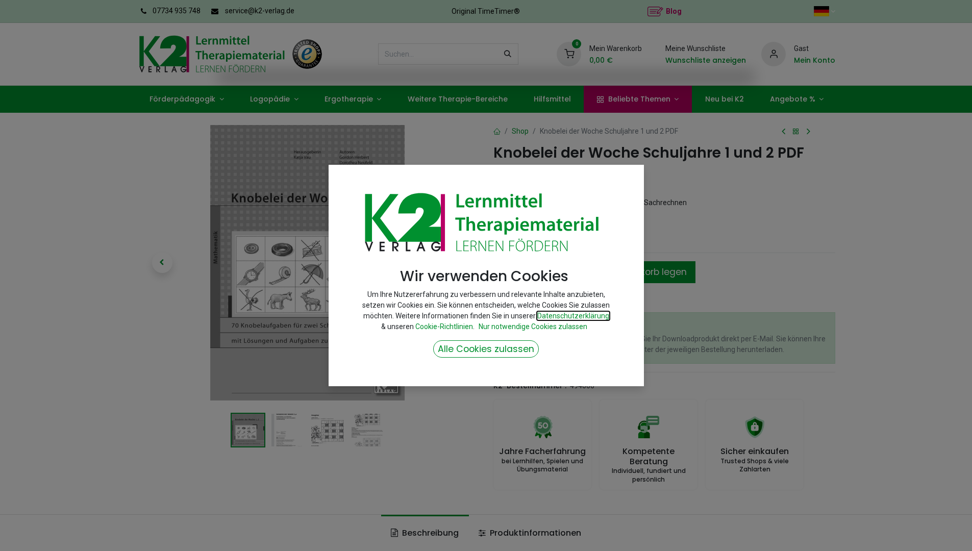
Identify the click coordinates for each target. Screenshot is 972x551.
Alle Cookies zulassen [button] (486, 349)
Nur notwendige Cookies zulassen (533, 326)
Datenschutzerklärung (573, 316)
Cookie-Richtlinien (444, 326)
